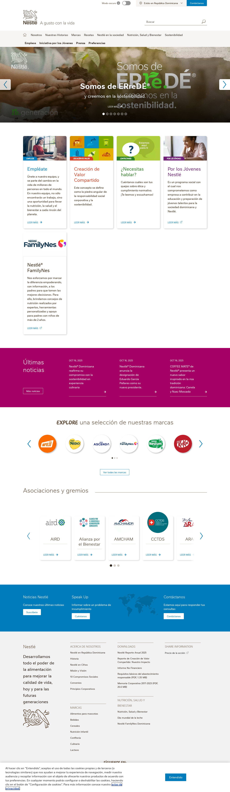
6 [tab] (122, 114)
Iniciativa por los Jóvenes (56, 43)
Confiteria (75, 737)
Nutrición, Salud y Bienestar (132, 711)
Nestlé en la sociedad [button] (110, 35)
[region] (115, 777)
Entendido (175, 777)
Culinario (75, 743)
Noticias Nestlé (35, 596)
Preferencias (97, 43)
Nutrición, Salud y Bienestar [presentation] (131, 702)
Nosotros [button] (36, 35)
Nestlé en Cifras (79, 664)
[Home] (53, 17)
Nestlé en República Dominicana (87, 652)
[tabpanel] (115, 85)
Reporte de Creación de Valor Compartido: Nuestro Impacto (134, 660)
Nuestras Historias (56, 35)
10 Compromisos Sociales (84, 676)
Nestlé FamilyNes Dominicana (134, 723)
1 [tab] (103, 114)
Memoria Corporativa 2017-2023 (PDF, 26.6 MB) (138, 685)
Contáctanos (197, 3)
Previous (5, 84)
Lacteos (74, 749)
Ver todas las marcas (114, 472)
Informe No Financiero (130, 667)
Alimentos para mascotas (84, 713)
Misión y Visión (78, 670)
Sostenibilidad (174, 35)
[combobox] (172, 21)
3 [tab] (111, 114)
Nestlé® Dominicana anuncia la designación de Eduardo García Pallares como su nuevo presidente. (132, 376)
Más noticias (33, 391)
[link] (181, 222)
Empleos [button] (30, 43)
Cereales (75, 725)
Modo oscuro (109, 3)
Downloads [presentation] (126, 646)
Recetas (89, 35)
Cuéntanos (81, 616)
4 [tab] (114, 114)
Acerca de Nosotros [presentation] (85, 646)
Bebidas (74, 719)
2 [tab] (107, 114)
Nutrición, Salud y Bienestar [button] (144, 35)
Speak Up (80, 596)
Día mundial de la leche (130, 717)
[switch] (126, 3)
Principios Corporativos (82, 688)
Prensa (80, 43)
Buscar (203, 21)
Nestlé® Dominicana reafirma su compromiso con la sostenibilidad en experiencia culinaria (81, 376)
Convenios (75, 682)
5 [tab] (118, 114)
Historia (74, 658)
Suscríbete (32, 612)
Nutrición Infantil (79, 731)
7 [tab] (126, 114)
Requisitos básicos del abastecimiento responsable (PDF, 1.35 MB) (138, 675)
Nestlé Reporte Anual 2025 (132, 652)
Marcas (76, 35)
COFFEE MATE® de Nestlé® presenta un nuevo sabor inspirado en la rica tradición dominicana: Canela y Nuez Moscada (182, 378)
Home (24, 34)
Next (224, 84)
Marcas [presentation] (76, 707)
